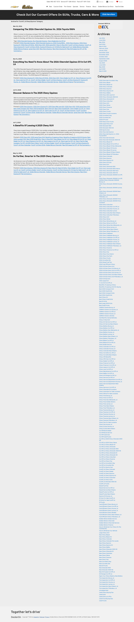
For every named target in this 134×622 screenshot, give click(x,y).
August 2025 (103, 61)
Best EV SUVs (62, 168)
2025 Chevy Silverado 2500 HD (108, 97)
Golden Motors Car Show (105, 6)
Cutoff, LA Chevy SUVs (32, 47)
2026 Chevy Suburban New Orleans (109, 213)
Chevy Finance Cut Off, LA (107, 363)
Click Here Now (108, 14)
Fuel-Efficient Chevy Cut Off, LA (108, 506)
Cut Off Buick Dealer (105, 430)
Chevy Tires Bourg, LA (105, 395)
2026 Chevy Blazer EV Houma (108, 148)
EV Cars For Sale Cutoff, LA (79, 170)
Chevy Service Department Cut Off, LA (110, 379)
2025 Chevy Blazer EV (105, 84)
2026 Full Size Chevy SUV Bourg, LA (109, 268)
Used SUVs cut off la (105, 596)
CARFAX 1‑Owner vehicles (106, 315)
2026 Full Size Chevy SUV (106, 266)
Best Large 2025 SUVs (105, 303)
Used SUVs (102, 594)
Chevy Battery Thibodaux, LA (107, 338)
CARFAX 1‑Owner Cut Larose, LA (108, 309)
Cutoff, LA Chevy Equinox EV (71, 80)
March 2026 (102, 46)
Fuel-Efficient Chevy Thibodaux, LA (109, 516)
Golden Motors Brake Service (108, 518)
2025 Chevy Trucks (105, 111)
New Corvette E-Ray (105, 561)
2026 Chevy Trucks (105, 258)
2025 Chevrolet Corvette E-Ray (108, 80)
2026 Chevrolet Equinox (24, 41)
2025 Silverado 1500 (105, 126)
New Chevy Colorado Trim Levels (109, 541)
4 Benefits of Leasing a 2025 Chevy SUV (33, 126)
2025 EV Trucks (103, 119)
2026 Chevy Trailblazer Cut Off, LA (109, 237)
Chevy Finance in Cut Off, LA (34, 141)
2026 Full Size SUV (104, 278)
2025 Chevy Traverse (105, 107)
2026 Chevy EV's (104, 164)
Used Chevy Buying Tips (106, 592)
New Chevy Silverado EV (106, 551)
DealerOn (36, 617)
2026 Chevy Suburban (106, 204)
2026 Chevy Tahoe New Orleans (108, 229)
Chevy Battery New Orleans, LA (108, 336)
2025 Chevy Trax (104, 109)
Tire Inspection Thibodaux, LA (108, 588)
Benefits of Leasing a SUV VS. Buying (75, 137)
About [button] (94, 6)
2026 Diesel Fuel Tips (105, 262)
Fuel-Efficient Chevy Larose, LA (108, 510)
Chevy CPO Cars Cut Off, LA (107, 359)
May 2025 (102, 67)
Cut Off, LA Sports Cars (106, 467)
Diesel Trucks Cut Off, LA (106, 492)
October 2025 (103, 56)
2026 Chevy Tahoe (104, 219)
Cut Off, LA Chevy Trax (105, 461)
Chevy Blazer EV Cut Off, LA (78, 139)
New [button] (50, 6)
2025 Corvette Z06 (105, 117)
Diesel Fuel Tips (103, 486)
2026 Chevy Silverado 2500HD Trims (110, 199)
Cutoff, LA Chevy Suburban (22, 145)
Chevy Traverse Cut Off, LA (107, 412)
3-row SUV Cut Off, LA (105, 283)
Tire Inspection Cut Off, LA (107, 580)
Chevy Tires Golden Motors (107, 402)
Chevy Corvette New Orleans (108, 355)
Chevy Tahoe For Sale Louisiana (108, 393)
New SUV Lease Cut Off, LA (75, 49)
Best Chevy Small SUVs (62, 108)
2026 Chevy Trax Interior (106, 254)
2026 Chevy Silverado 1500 (107, 166)
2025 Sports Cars (104, 130)
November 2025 (104, 54)
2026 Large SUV (51, 45)
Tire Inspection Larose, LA (107, 584)
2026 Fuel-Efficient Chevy (107, 264)
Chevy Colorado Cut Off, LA (107, 346)
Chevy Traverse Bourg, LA (106, 410)
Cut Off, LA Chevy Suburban (107, 457)
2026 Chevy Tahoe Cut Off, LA (108, 223)
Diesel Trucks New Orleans (107, 494)
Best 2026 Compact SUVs (106, 293)
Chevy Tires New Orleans (106, 406)
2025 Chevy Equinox (26, 106)
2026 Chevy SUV (40, 45)
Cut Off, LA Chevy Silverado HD (108, 455)
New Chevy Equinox (46, 49)
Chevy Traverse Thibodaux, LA (108, 420)
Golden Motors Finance (21, 49)
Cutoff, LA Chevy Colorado (107, 469)
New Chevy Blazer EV (105, 537)
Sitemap (42, 617)
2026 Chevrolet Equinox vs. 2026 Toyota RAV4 (50, 43)
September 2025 (104, 58)
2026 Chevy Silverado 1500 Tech (109, 170)
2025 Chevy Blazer (104, 82)
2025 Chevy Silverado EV (106, 99)
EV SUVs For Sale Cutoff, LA (63, 47)
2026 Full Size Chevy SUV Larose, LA (110, 272)
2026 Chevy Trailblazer (106, 233)
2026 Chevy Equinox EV (27, 78)
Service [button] (82, 6)
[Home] (47, 7)
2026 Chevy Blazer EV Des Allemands (110, 146)
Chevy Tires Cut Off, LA (106, 397)
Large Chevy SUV (34, 49)
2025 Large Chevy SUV (83, 106)
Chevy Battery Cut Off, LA (106, 328)
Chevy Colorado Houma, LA (107, 348)
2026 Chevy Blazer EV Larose (107, 150)
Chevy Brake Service (105, 344)
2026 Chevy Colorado (105, 156)
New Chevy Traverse (105, 557)
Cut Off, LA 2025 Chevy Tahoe (29, 143)
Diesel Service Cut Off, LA (106, 488)
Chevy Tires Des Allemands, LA (108, 399)
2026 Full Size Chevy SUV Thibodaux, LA (111, 276)
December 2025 (104, 52)
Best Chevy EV (49, 108)
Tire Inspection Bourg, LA (106, 578)
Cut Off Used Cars (104, 434)
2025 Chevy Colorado (105, 86)
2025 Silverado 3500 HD (106, 128)
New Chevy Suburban (105, 553)
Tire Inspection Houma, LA (107, 582)
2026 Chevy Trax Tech (105, 256)
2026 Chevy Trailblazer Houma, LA (109, 239)
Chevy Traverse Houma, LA (107, 414)
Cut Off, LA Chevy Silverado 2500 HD (110, 451)
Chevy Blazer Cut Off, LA (61, 139)
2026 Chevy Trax (104, 252)
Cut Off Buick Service (105, 432)
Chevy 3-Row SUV (62, 45)
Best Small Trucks (104, 305)
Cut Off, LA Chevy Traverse (107, 459)
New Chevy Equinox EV (60, 49)
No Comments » (79, 82)
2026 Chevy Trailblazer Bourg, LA (109, 235)
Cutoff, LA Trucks (104, 483)
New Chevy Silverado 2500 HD (108, 549)
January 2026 (103, 50)
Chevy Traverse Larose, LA (107, 416)
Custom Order (58, 6)
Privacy (47, 617)
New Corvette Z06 (104, 563)
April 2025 (102, 69)
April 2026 (102, 44)
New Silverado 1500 (105, 567)
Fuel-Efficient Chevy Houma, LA (108, 508)
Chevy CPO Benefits (105, 357)
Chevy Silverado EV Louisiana (107, 389)
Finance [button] (88, 6)
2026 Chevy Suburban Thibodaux (109, 215)
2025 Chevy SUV (70, 106)
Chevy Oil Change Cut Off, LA (107, 375)
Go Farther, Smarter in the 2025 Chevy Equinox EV (38, 156)
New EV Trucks (103, 565)
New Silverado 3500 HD (106, 570)
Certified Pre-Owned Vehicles (108, 318)
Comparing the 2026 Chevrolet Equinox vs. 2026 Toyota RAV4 (44, 29)
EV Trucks (102, 502)
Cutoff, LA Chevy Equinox (76, 45)
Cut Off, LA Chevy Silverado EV (108, 453)
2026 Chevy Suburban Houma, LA (109, 208)
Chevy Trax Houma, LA (105, 424)
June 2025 (102, 65)
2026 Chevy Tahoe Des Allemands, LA (110, 225)
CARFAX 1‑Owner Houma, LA (107, 313)
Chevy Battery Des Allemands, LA (109, 330)
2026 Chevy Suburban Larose (108, 211)
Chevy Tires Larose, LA (106, 404)
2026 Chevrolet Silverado (106, 137)
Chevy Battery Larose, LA (106, 334)
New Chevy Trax (104, 559)
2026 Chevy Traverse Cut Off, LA (108, 250)
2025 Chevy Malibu (105, 93)
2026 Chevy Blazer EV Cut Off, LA (109, 144)
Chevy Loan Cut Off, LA (23, 80)
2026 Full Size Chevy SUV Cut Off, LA (110, 270)
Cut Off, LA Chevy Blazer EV (107, 444)
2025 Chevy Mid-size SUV (56, 106)
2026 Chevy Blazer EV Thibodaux (109, 154)
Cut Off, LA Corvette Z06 (106, 465)
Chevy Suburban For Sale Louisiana (109, 391)
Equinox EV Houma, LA (47, 47)
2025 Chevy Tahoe (104, 105)
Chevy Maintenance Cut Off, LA (108, 371)
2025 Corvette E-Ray (105, 115)
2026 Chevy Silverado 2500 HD (108, 172)
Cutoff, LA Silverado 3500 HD (107, 481)
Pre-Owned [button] (67, 6)
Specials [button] (75, 6)
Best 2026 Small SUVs (105, 295)
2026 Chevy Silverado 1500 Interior (109, 168)
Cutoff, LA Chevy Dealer (38, 80)
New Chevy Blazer (104, 535)
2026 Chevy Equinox (72, 43)
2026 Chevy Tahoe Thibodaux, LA (109, 231)
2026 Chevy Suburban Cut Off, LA (109, 206)
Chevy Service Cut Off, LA (106, 377)
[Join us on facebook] (103, 27)
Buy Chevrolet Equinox (40, 41)
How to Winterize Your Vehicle (108, 530)
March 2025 (102, 71)
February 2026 (103, 48)
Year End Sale (119, 6)
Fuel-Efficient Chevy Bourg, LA (108, 504)
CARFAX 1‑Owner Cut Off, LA (107, 311)
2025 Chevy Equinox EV (40, 106)
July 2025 (102, 63)
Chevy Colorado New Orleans (108, 350)
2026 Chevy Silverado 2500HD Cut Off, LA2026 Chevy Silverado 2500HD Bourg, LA (110, 180)
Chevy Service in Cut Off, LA (107, 387)
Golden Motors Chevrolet (80, 47)
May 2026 (102, 42)
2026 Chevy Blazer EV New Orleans (109, 152)
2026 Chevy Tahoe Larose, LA (108, 227)
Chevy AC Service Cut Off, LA (108, 322)
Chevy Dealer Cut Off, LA (67, 78)
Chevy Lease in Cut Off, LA (36, 110)
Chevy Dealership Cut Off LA (56, 41)
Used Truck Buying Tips (106, 598)
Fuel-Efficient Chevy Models (107, 512)
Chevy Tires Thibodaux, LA (107, 408)
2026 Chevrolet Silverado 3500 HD (109, 140)
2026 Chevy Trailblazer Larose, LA (109, 241)
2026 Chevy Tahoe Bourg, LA (107, 221)
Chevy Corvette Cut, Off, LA (107, 353)
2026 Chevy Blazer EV (105, 142)
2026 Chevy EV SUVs (27, 45)
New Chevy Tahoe (104, 555)
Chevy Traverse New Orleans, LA (108, 418)
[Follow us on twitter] (106, 27)
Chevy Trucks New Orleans (107, 428)
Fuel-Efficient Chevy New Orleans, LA (110, 514)
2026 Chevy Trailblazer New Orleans (110, 243)
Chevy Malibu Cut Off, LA (106, 373)
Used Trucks (103, 600)
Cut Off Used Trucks (105, 437)
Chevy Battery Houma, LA (106, 332)
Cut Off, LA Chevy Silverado (107, 446)
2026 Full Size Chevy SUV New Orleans (110, 274)
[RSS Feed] (99, 27)
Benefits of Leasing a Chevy (54, 137)
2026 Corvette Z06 (105, 260)
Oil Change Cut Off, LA (105, 574)
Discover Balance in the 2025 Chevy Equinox (35, 93)
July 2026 (102, 38)
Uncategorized (103, 590)
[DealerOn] (16, 617)
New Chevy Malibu (104, 547)
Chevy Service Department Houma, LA (110, 381)
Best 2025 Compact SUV (21, 108)
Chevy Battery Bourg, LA (106, 326)
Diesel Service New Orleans (107, 490)
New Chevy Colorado (105, 539)
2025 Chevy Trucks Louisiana (108, 113)
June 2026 (102, 40)
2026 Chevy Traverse (105, 248)
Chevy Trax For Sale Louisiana (108, 422)
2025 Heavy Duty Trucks (106, 121)
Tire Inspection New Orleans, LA (108, 586)
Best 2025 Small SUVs (37, 108)
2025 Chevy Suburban (106, 101)
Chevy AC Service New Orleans (108, 324)
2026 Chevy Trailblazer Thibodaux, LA (110, 246)
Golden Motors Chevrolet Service (47, 82)
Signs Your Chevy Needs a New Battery (111, 576)
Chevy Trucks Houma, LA (106, 426)
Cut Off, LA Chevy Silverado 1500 (109, 448)
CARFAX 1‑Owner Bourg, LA (107, 307)
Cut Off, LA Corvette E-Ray (107, 463)
